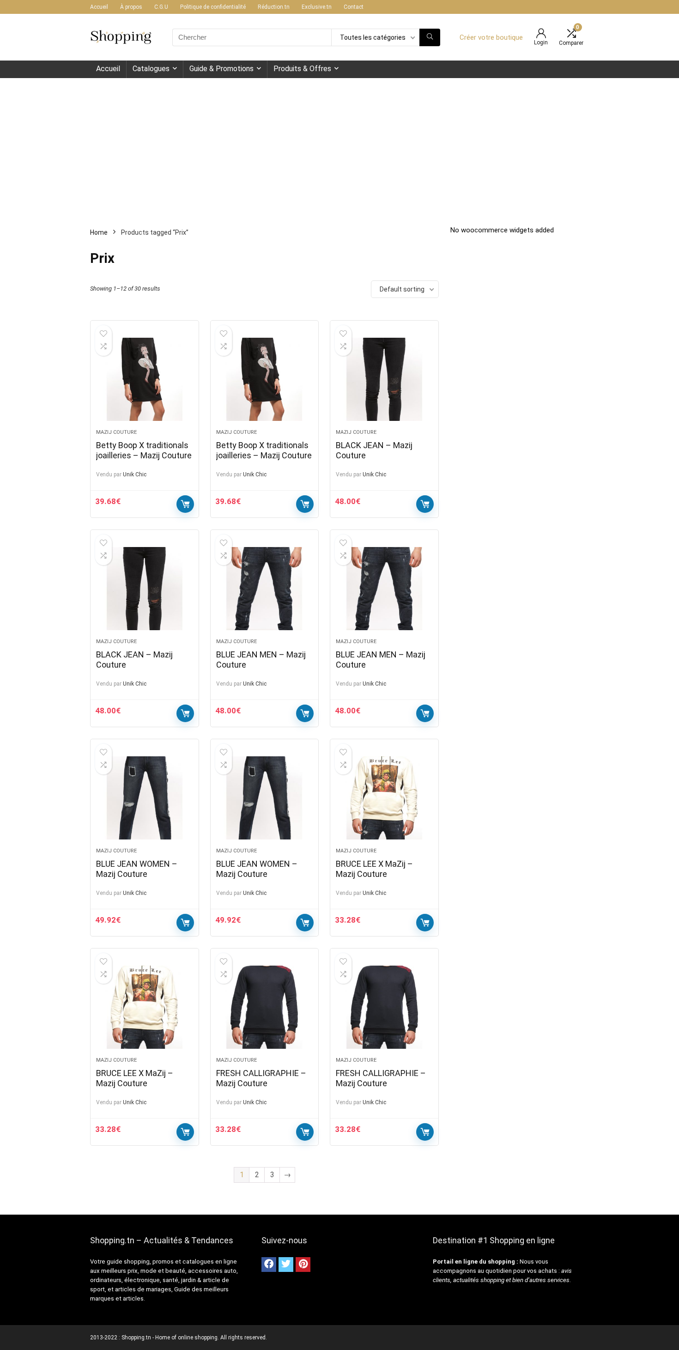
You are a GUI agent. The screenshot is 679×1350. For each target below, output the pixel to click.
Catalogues (151, 68)
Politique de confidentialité (213, 7)
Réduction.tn (274, 7)
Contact (354, 7)
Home (99, 232)
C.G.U (161, 7)
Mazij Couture (116, 432)
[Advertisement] (339, 147)
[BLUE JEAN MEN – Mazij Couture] (264, 588)
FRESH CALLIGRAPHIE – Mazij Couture (261, 1078)
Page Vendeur (185, 504)
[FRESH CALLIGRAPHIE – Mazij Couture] (264, 1007)
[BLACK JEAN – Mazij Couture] (384, 379)
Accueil (99, 7)
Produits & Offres (302, 68)
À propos (131, 7)
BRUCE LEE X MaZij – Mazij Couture (374, 869)
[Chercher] (429, 37)
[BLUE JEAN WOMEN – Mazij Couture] (144, 797)
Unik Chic (134, 474)
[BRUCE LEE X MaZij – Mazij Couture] (384, 797)
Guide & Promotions (221, 68)
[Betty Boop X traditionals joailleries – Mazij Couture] (144, 379)
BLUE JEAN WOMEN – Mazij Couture (136, 869)
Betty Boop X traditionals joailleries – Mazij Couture (144, 450)
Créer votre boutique (491, 37)
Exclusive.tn (317, 7)
